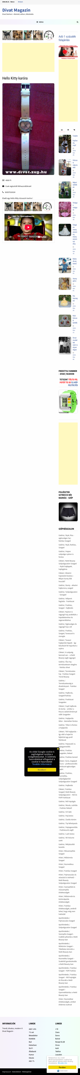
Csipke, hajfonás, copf (75, 140)
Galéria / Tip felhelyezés (68, 823)
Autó (57, 1048)
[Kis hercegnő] (65, 296)
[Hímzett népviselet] (65, 160)
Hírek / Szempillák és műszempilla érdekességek (67, 890)
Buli (30, 1042)
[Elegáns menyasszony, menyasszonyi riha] (65, 225)
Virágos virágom (75, 206)
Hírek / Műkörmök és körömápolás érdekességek (67, 899)
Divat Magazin (16, 10)
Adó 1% (31, 1061)
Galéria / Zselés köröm (67, 819)
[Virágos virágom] (65, 203)
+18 (56, 1029)
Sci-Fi (31, 1048)
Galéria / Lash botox (66, 834)
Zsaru (57, 1032)
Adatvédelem (16, 1072)
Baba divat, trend (75, 261)
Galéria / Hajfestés (66, 785)
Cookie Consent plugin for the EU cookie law (62, 1071)
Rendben (62, 1067)
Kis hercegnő (75, 298)
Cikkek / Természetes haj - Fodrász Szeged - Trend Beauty (67, 674)
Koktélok (32, 1039)
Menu (41, 22)
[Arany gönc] (65, 279)
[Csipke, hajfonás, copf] (65, 136)
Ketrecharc (33, 1045)
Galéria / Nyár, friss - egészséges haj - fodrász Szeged (66, 538)
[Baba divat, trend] (65, 259)
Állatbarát (32, 1051)
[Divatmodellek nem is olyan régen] (65, 338)
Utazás (31, 1058)
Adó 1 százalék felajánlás (67, 38)
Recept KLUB (60, 1042)
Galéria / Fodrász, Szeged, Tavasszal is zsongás (66, 633)
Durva (57, 1035)
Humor (31, 1055)
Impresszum (6, 1072)
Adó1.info (32, 1029)
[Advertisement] (28, 57)
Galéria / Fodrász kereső (68, 757)
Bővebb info (62, 1063)
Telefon (58, 1051)
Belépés (20, 2)
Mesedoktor (33, 1035)
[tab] (62, 130)
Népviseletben (75, 184)
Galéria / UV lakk (65, 812)
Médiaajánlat (26, 1072)
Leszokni (58, 1055)
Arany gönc (75, 280)
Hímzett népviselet (75, 163)
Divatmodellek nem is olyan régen (75, 344)
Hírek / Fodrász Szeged (68, 871)
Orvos (57, 1045)
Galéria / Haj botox (66, 815)
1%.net (31, 1032)
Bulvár (57, 1039)
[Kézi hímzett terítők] (65, 316)
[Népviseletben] (65, 183)
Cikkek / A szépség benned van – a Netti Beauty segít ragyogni (67, 655)
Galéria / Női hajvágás (67, 801)
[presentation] (62, 130)
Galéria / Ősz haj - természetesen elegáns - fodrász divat (68, 664)
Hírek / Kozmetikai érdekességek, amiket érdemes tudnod (67, 1002)
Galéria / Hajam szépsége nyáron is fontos (66, 554)
